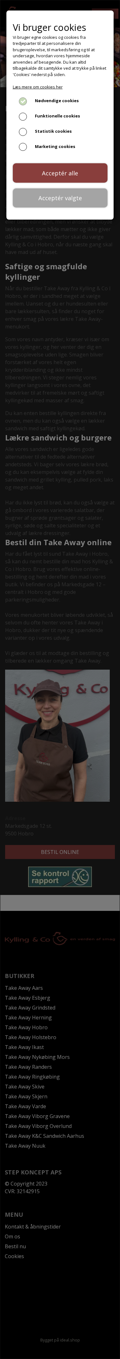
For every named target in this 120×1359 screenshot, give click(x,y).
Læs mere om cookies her (38, 87)
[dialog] (60, 679)
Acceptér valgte (60, 198)
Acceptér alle (60, 173)
